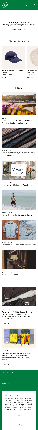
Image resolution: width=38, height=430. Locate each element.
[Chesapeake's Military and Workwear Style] (19, 230)
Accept (17, 415)
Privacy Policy (27, 409)
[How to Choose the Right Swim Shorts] (19, 200)
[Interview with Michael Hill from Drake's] (19, 170)
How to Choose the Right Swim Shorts (17, 215)
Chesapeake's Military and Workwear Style (19, 245)
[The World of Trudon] (19, 259)
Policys (5, 378)
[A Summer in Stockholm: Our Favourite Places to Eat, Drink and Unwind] (19, 103)
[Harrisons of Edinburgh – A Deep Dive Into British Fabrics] (19, 138)
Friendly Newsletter (10, 390)
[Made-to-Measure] (19, 296)
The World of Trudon (10, 275)
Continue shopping (19, 29)
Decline (17, 420)
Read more (7, 323)
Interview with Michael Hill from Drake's (17, 185)
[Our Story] (19, 337)
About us (5, 383)
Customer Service (9, 372)
